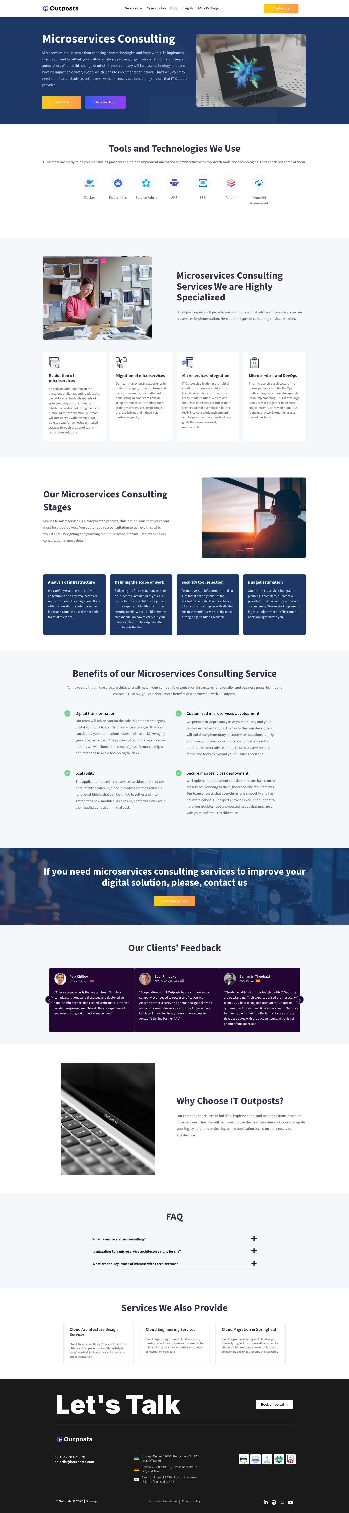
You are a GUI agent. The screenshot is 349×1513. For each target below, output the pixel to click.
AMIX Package (208, 8)
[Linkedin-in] (266, 1503)
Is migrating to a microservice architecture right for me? (136, 1251)
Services (131, 8)
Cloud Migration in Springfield (249, 1329)
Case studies (156, 8)
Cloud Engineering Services (170, 1329)
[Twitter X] (282, 1503)
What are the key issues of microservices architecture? (135, 1264)
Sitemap (91, 1501)
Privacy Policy (191, 1501)
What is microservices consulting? (119, 1239)
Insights (187, 8)
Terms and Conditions (162, 1501)
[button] (174, 1238)
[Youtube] (291, 1503)
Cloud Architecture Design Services (94, 1332)
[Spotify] (274, 1503)
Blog (173, 8)
